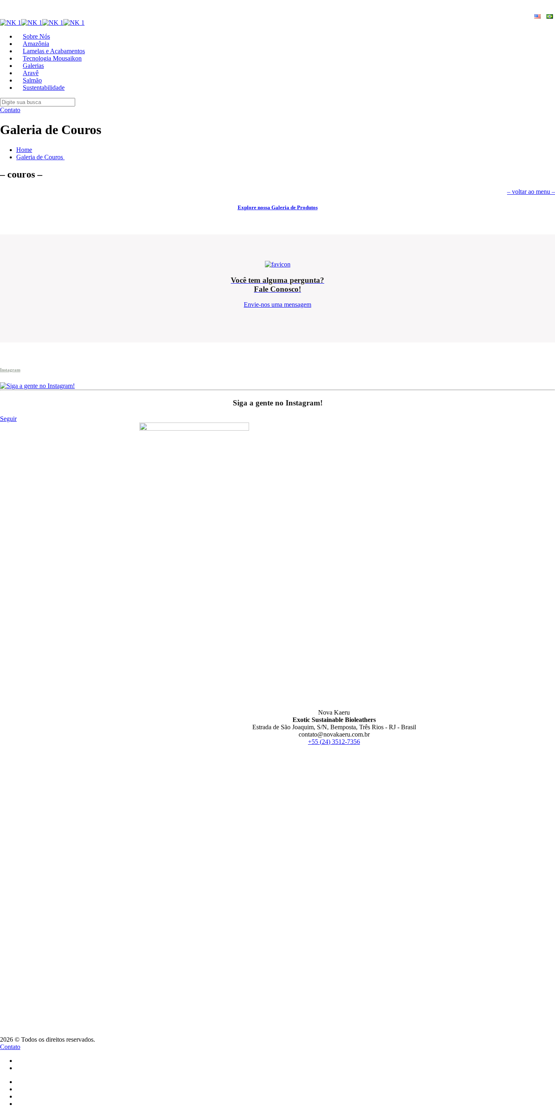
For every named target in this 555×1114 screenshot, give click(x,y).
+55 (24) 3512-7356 (334, 741)
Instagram (10, 369)
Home (24, 149)
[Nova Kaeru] (42, 22)
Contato (10, 109)
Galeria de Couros (40, 157)
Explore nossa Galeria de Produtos (278, 207)
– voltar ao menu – (531, 191)
